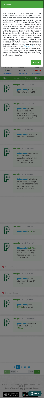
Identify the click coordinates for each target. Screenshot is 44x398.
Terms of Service (31, 46)
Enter (37, 62)
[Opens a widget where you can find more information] (35, 394)
